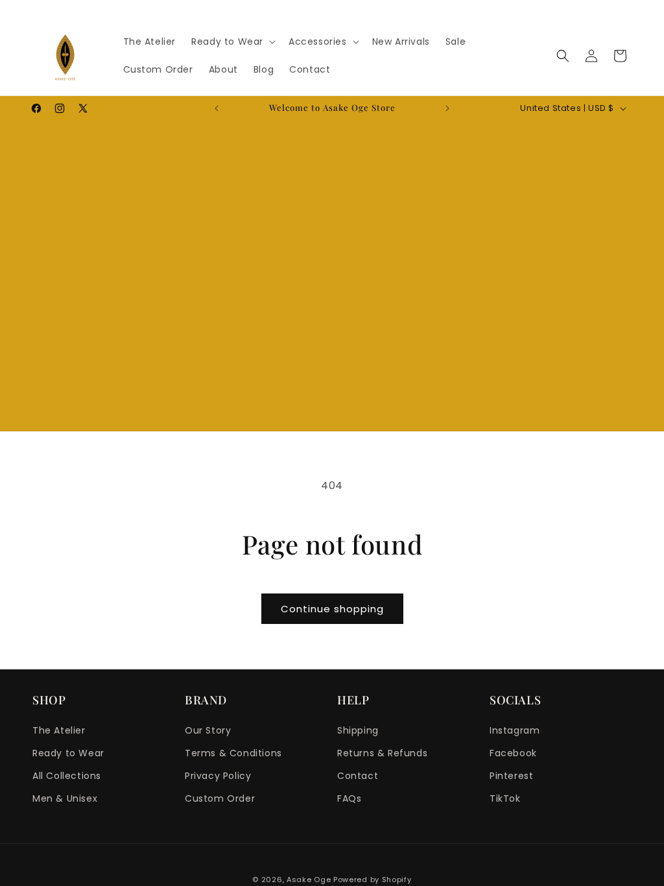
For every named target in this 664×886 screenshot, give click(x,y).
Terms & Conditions (233, 753)
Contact (357, 775)
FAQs (349, 798)
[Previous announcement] (216, 108)
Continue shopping (332, 609)
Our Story (208, 730)
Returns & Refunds (382, 753)
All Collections (66, 775)
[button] (232, 41)
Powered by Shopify (372, 879)
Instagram (515, 730)
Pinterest (511, 775)
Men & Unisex (64, 798)
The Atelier (59, 730)
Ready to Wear (68, 753)
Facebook (513, 753)
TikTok (505, 798)
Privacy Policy (218, 775)
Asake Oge (309, 879)
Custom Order (220, 798)
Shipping (358, 730)
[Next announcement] (447, 108)
